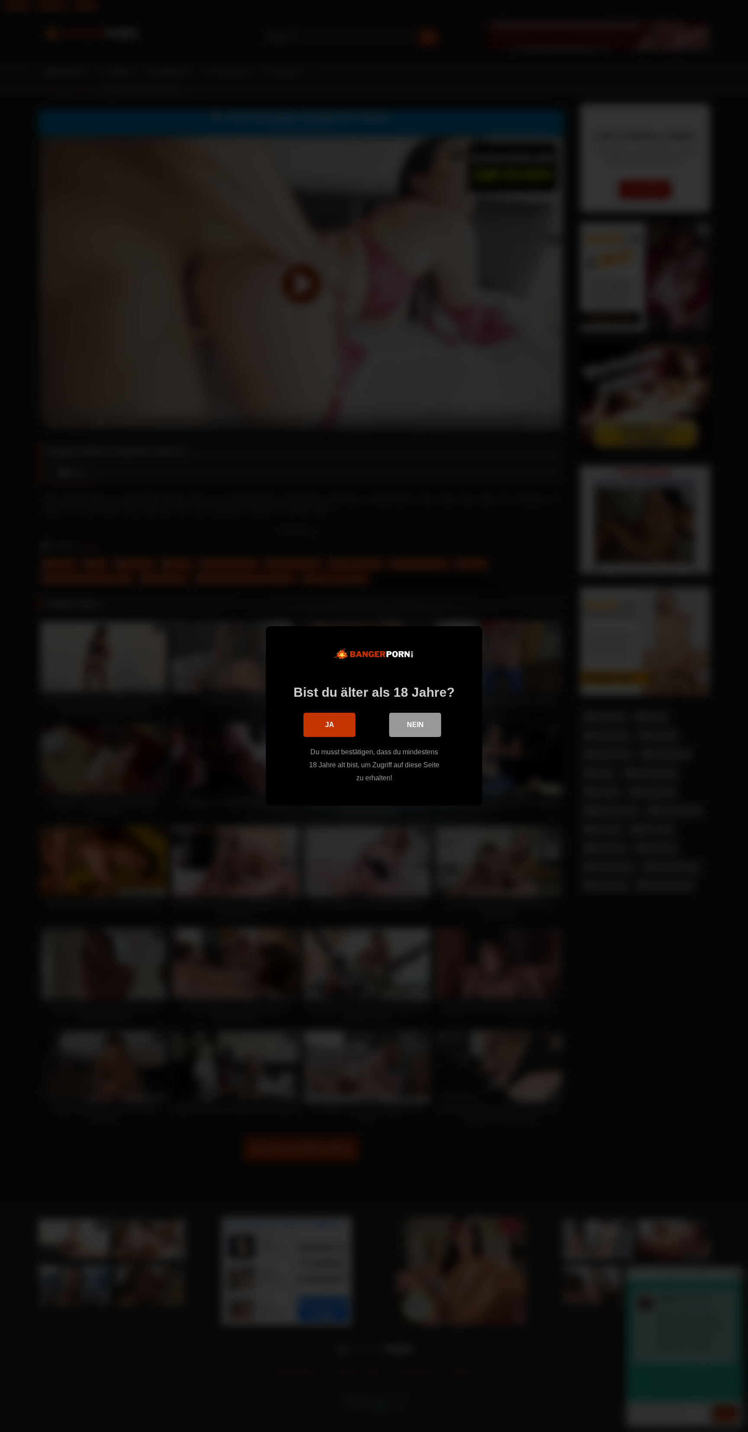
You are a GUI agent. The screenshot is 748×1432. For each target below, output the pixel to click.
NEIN (415, 724)
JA (329, 724)
